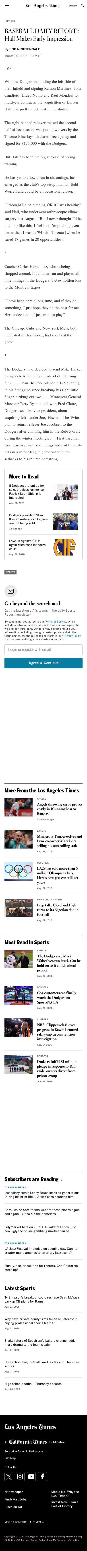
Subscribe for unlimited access (23, 1451)
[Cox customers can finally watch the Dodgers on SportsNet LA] (18, 995)
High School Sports (50, 900)
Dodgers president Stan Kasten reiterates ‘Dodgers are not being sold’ (28, 519)
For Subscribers (15, 1188)
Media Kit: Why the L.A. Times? (65, 1494)
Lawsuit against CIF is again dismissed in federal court (28, 545)
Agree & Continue (44, 663)
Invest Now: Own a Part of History (65, 1504)
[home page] (43, 5)
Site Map (10, 1458)
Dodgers (42, 987)
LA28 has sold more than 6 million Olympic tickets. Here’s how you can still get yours (57, 875)
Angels (41, 799)
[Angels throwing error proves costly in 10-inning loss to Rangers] (18, 807)
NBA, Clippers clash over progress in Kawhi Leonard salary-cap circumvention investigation (57, 1032)
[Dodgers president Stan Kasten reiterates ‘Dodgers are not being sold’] (65, 521)
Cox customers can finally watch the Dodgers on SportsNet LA (56, 997)
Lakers (41, 831)
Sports (10, 21)
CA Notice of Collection (16, 1540)
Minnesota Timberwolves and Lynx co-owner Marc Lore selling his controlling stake (59, 841)
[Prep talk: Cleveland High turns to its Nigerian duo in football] (18, 908)
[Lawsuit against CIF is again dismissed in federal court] (65, 547)
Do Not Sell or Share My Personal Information (55, 1540)
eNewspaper (13, 1492)
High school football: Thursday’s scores (33, 1384)
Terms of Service (55, 622)
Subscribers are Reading (31, 1179)
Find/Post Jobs (15, 1499)
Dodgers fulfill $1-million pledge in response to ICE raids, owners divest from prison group (57, 1069)
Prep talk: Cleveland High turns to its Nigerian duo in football (57, 910)
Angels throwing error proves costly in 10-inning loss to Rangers (59, 809)
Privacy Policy (72, 636)
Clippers (42, 1019)
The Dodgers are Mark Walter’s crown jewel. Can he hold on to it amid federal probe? (58, 963)
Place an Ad (13, 1507)
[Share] (9, 68)
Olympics (43, 863)
